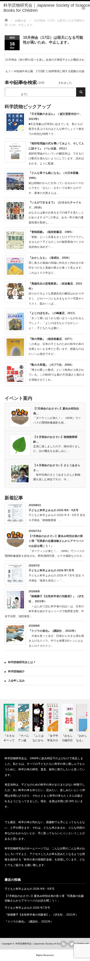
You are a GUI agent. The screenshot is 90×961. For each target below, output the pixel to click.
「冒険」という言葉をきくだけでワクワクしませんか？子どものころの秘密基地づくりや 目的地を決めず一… (58, 242)
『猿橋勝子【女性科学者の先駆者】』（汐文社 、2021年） (41, 914)
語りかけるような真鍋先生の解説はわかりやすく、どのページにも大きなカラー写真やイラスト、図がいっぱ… (56, 298)
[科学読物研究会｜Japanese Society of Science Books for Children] (46, 8)
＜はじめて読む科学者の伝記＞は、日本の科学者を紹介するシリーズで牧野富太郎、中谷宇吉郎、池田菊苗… (44, 611)
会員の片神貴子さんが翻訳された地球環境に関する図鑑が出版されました (65, 61)
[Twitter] (71, 943)
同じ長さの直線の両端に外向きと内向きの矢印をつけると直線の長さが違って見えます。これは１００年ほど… (56, 267)
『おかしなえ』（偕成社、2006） (50, 257)
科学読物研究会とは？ (22, 662)
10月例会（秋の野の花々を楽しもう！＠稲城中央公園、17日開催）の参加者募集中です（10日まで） (25, 61)
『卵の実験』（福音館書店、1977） (51, 339)
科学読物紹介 (16, 671)
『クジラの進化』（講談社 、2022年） (53, 630)
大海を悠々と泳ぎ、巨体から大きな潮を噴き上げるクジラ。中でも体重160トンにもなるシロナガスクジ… (56, 640)
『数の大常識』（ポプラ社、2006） (51, 364)
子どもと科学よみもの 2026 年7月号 (51, 570)
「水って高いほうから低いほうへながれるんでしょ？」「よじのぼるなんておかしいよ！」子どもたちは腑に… (56, 323)
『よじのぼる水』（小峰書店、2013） (53, 313)
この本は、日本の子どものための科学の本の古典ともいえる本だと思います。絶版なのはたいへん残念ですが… (56, 349)
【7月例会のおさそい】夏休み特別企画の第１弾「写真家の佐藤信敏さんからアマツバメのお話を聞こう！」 (56, 541)
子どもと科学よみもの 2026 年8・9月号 (53, 510)
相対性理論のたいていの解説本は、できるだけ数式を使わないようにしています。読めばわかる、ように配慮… (56, 158)
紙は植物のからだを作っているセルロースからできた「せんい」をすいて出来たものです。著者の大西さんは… (56, 188)
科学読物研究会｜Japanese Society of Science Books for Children (50, 943)
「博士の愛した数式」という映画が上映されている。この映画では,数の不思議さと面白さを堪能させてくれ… (57, 374)
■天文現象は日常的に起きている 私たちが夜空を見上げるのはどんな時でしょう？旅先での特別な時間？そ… (56, 129)
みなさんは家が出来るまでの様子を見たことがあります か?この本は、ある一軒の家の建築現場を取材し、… (56, 217)
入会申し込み (16, 680)
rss (63, 943)
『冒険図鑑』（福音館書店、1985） (51, 232)
